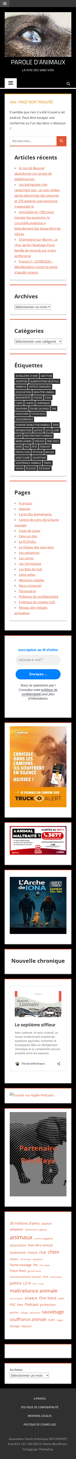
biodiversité (23, 397)
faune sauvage (39, 408)
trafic (47, 463)
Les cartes (26, 558)
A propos (25, 503)
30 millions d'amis (27, 376)
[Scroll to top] (69, 1452)
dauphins (21, 408)
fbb (54, 408)
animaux (21, 386)
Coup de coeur (30, 531)
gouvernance (24, 419)
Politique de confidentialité (38, 596)
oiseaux (39, 441)
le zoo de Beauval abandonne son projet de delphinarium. (33, 173)
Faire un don (28, 536)
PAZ (27, 446)
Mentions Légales (31, 580)
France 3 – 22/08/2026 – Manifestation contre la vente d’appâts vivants (35, 267)
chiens (29, 403)
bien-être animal (44, 392)
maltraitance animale (38, 435)
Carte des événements (35, 514)
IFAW (55, 425)
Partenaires (27, 591)
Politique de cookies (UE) (37, 602)
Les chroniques (30, 564)
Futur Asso (38, 414)
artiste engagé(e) (40, 386)
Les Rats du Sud (30, 569)
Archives (16, 1369)
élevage (31, 468)
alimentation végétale (44, 381)
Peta (34, 446)
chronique (43, 403)
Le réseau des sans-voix (36, 547)
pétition (38, 452)
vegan (19, 468)
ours (19, 446)
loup (19, 435)
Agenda (24, 509)
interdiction (23, 430)
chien (19, 403)
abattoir (46, 376)
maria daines (24, 441)
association (23, 392)
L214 (48, 430)
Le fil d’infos (27, 542)
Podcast (45, 446)
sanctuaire (23, 457)
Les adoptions (29, 553)
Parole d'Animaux (38, 62)
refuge (49, 452)
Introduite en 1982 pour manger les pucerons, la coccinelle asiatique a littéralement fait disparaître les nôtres (37, 223)
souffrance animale (28, 463)
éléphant (44, 468)
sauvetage (39, 457)
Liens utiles (27, 574)
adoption (21, 381)
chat (48, 397)
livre (56, 430)
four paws (22, 414)
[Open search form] (68, 83)
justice (38, 430)
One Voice (53, 441)
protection (23, 452)
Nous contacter (30, 585)
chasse (37, 397)
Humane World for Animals (33, 425)
